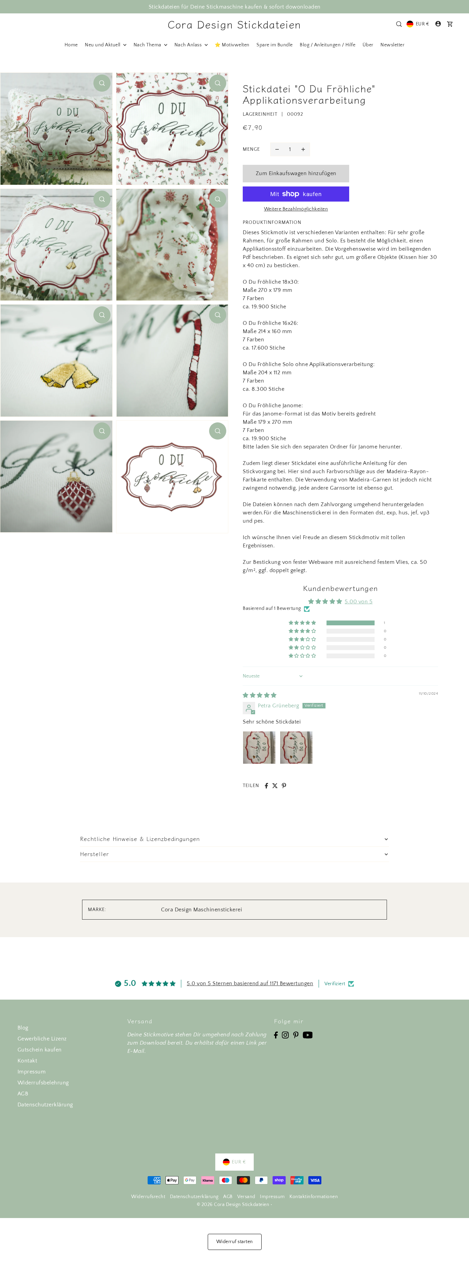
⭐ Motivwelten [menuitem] (232, 45)
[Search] (399, 24)
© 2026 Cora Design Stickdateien (233, 1204)
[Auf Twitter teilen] (275, 785)
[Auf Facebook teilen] (266, 785)
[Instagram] (285, 1035)
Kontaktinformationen (313, 1196)
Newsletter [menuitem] (392, 45)
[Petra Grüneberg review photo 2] (296, 747)
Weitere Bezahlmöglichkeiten (296, 209)
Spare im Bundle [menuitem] (274, 45)
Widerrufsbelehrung (43, 1083)
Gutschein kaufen (40, 1050)
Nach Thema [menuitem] (148, 45)
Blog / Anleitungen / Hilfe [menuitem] (327, 45)
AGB (23, 1094)
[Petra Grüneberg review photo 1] (259, 747)
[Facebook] (276, 1035)
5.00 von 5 (359, 602)
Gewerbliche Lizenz (42, 1039)
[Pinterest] (296, 1035)
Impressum (32, 1072)
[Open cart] (450, 24)
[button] (303, 623)
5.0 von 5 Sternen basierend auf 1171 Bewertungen (250, 983)
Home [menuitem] (71, 45)
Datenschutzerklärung (45, 1105)
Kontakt (27, 1061)
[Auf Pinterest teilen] (284, 785)
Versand (246, 1196)
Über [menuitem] (368, 45)
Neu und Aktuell (103, 45)
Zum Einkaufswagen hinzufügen (296, 173)
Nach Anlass (188, 45)
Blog (23, 1028)
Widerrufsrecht (148, 1196)
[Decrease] (277, 149)
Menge (251, 149)
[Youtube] (308, 1035)
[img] (260, 695)
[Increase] (303, 149)
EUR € (422, 24)
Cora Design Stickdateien (234, 24)
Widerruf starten (234, 1241)
